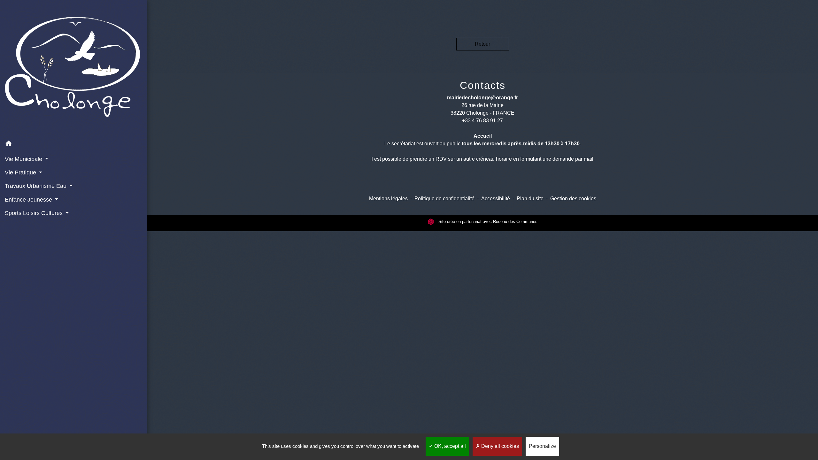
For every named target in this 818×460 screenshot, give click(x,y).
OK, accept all (449, 446)
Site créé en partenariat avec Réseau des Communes (487, 221)
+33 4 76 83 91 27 (482, 120)
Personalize (542, 446)
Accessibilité (495, 198)
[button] (74, 144)
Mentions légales (388, 198)
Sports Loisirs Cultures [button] (34, 213)
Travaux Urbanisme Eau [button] (36, 186)
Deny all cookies (499, 446)
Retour (482, 44)
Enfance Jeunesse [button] (29, 199)
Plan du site (530, 198)
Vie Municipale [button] (24, 159)
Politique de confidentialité (444, 198)
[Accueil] (74, 68)
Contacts (482, 85)
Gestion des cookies (573, 198)
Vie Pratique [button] (21, 172)
